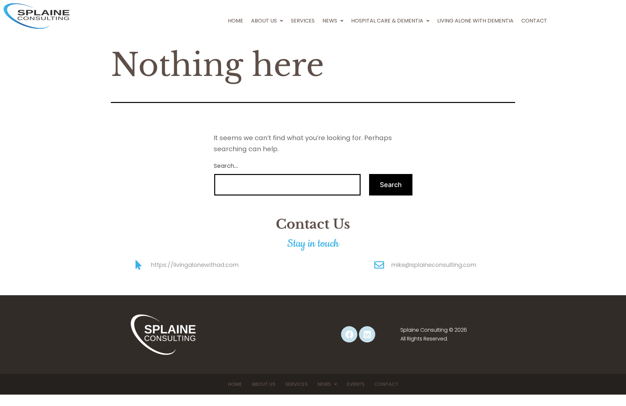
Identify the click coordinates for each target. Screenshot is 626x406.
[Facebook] (349, 334)
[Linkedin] (367, 334)
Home (235, 20)
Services (303, 20)
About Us (264, 20)
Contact (534, 20)
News (324, 384)
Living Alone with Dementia (475, 20)
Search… (226, 166)
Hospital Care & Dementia (387, 20)
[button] (267, 20)
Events (356, 384)
